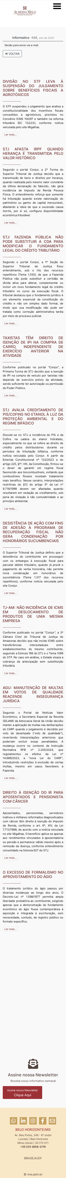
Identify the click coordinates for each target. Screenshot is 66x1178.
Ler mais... (10, 134)
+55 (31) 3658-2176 (33, 1146)
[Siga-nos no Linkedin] (24, 1122)
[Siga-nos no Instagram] (33, 1122)
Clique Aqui (22, 1093)
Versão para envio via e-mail (21, 45)
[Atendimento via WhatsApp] (14, 1122)
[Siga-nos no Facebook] (43, 1122)
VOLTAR (13, 54)
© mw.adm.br (33, 1174)
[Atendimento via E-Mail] (52, 1122)
